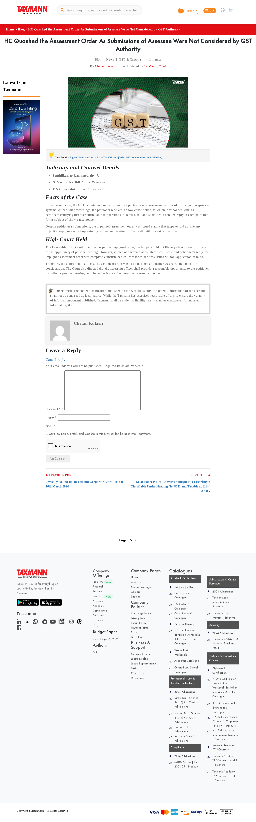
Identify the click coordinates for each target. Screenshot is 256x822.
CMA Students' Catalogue (183, 616)
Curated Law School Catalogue (186, 670)
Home (10, 29)
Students (98, 620)
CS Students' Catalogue (181, 606)
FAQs (134, 668)
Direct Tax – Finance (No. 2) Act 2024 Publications (186, 702)
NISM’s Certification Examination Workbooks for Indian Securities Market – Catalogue (224, 687)
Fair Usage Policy (141, 613)
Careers (135, 591)
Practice (97, 591)
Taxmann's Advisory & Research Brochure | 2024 (225, 643)
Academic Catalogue (186, 660)
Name (51, 417)
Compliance (100, 610)
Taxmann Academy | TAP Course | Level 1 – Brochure (224, 760)
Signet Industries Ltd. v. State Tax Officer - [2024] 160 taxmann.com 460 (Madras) (116, 157)
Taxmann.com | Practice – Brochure (223, 615)
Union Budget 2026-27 (105, 639)
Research (98, 586)
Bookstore (98, 615)
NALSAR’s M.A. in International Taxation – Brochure (225, 735)
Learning (98, 596)
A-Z (95, 651)
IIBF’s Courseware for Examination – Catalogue (224, 707)
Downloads (137, 678)
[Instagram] (71, 622)
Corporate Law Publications (183, 729)
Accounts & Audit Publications (184, 738)
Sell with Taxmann (141, 654)
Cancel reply (55, 359)
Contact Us (137, 673)
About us (136, 582)
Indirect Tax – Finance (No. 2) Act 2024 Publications (187, 718)
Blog (21, 29)
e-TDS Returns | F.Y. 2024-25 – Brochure (186, 764)
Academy (98, 606)
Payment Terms (139, 627)
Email (50, 426)
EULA (134, 632)
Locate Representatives (144, 663)
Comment (53, 409)
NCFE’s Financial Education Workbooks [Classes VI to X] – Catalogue (187, 636)
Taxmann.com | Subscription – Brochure (221, 602)
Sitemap (136, 596)
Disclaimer (137, 637)
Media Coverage (141, 587)
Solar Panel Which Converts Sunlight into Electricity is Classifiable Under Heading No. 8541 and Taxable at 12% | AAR (170, 486)
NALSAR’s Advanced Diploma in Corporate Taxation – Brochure (225, 721)
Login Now (128, 540)
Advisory (98, 601)
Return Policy (138, 623)
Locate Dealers (139, 658)
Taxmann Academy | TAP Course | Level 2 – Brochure (224, 776)
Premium (98, 581)
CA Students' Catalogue (182, 595)
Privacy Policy (139, 618)
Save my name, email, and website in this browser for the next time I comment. (100, 434)
